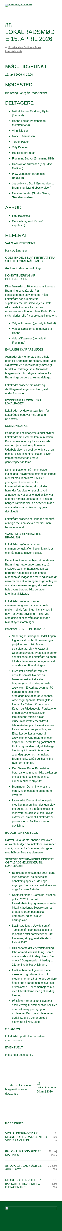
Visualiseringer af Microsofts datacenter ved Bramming (26, 1136)
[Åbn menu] (55, 5)
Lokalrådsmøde (13, 51)
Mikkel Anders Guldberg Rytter (24, 47)
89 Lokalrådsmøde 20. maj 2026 (46, 1087)
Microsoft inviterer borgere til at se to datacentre (18, 1089)
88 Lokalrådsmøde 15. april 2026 (23, 1167)
